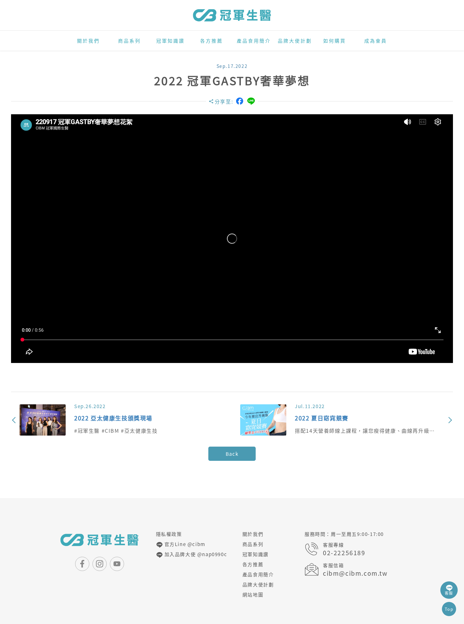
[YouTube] (117, 564)
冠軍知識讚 (170, 40)
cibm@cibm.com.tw (355, 573)
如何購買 (334, 40)
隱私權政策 (169, 534)
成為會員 (375, 40)
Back (232, 453)
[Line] (251, 101)
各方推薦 (211, 40)
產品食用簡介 (254, 40)
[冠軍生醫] (232, 15)
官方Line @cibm (184, 544)
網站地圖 (252, 594)
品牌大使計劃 (295, 40)
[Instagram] (99, 564)
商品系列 (129, 40)
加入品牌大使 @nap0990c (195, 554)
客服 (449, 593)
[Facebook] (239, 101)
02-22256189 (344, 553)
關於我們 (88, 40)
